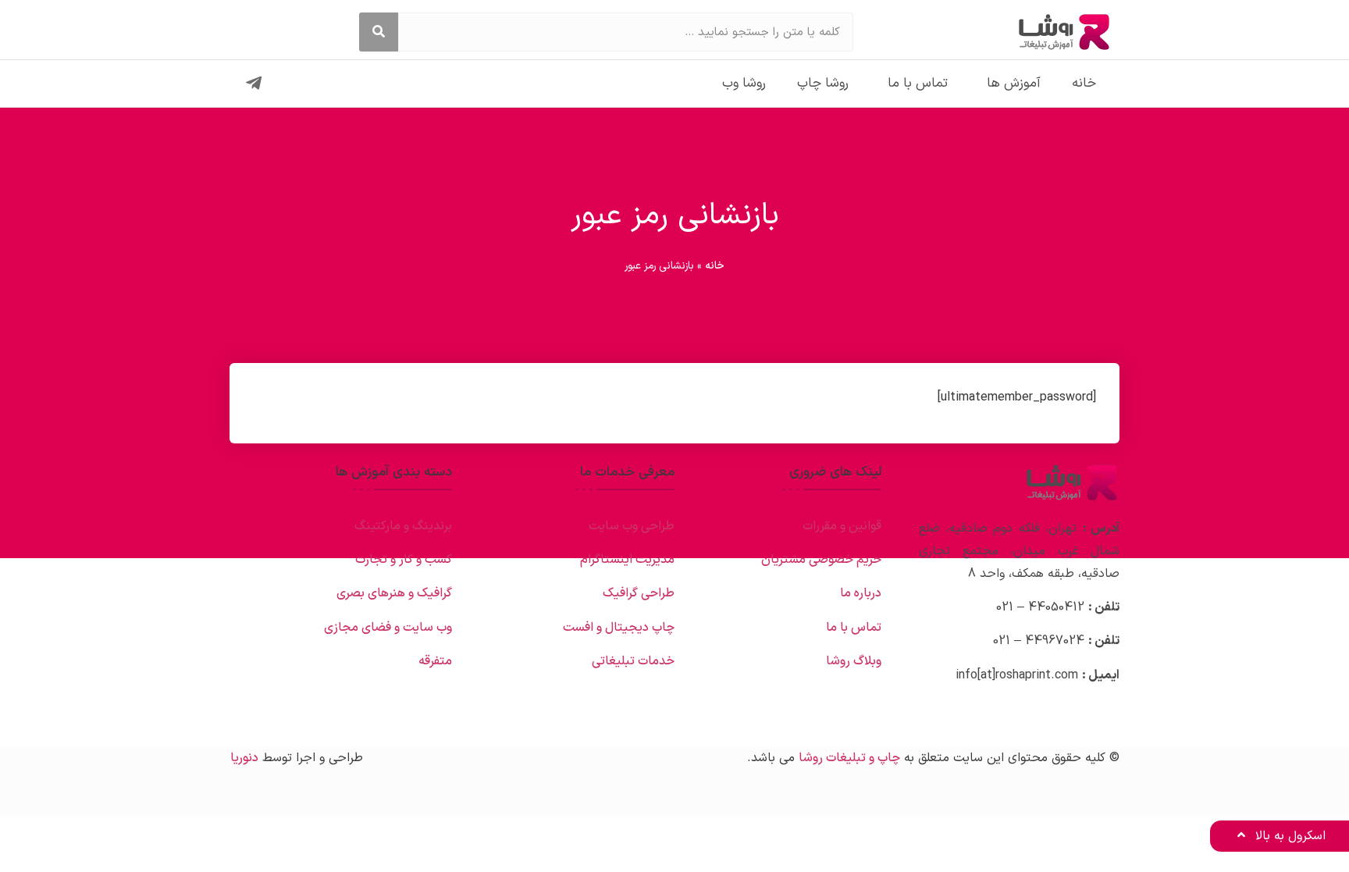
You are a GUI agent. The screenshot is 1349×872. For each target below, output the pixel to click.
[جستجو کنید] (378, 32)
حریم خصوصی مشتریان (821, 559)
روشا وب (744, 83)
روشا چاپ (823, 83)
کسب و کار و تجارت (403, 559)
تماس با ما (918, 83)
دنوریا (244, 758)
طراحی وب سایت (631, 526)
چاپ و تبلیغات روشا (849, 758)
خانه (1084, 83)
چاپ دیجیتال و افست (618, 627)
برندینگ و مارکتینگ (403, 526)
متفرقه (435, 661)
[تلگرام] (253, 83)
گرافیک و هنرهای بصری (394, 593)
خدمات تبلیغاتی (633, 661)
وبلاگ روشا (853, 661)
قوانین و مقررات (842, 526)
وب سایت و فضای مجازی (388, 627)
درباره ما (860, 593)
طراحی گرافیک (638, 593)
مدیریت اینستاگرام (627, 559)
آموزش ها (1014, 83)
